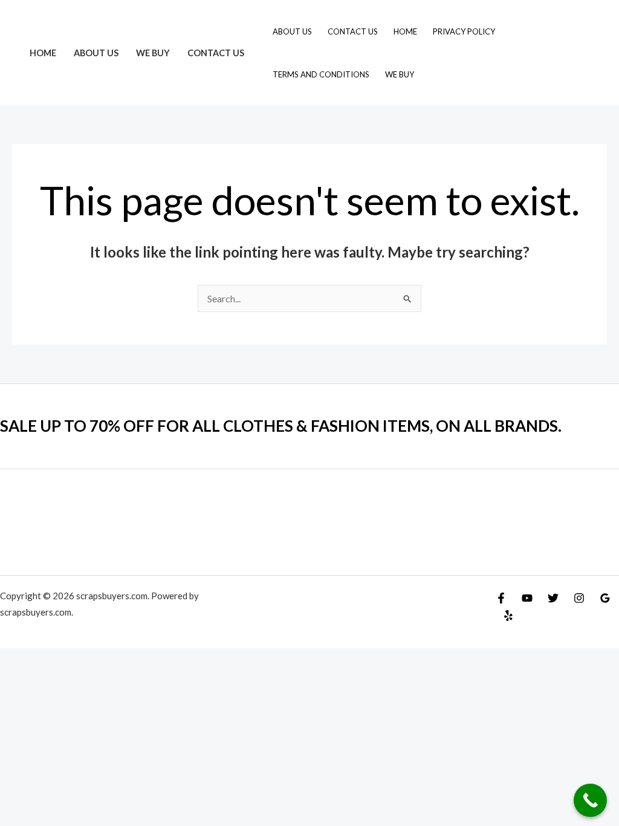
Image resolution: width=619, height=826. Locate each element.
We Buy (153, 53)
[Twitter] (553, 598)
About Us (96, 53)
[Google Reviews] (605, 598)
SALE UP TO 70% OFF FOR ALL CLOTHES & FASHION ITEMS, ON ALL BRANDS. (281, 425)
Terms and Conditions (321, 74)
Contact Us (215, 53)
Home (43, 53)
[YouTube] (527, 598)
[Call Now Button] (590, 800)
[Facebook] (501, 598)
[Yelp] (508, 615)
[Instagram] (579, 598)
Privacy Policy (464, 31)
